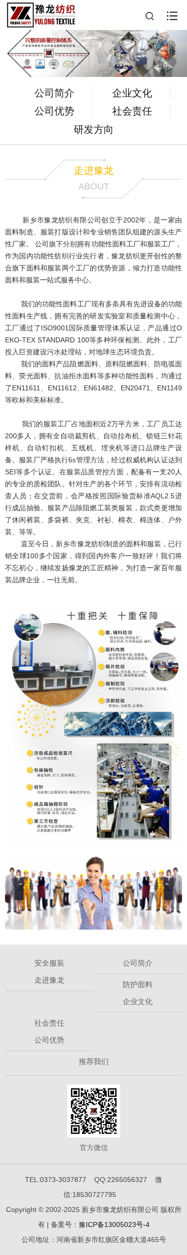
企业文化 (132, 92)
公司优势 (54, 110)
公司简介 (54, 92)
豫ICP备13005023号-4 (114, 1225)
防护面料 (138, 984)
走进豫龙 (49, 980)
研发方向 (94, 129)
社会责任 (132, 110)
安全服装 (49, 963)
